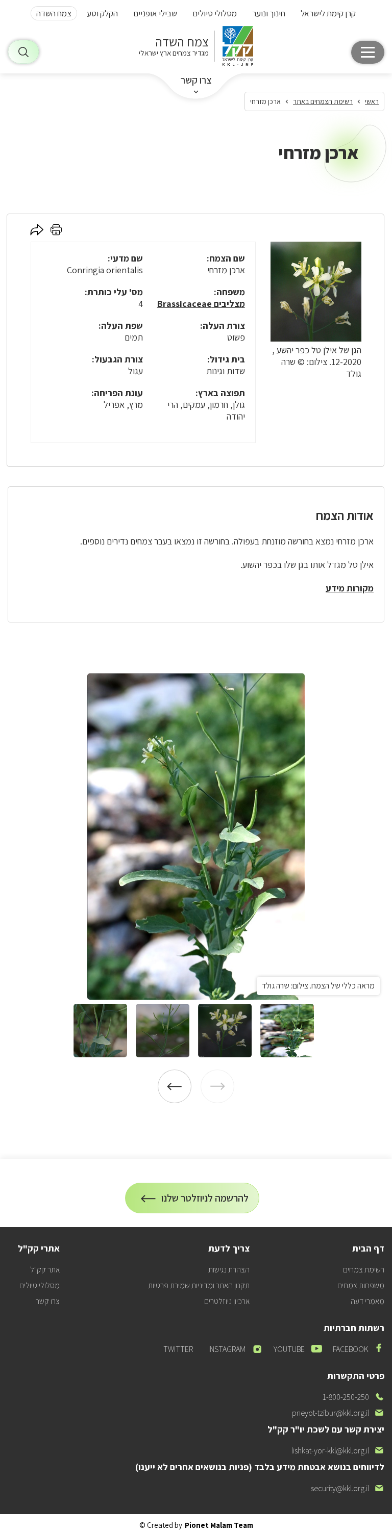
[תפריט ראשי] (367, 52)
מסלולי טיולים (214, 13)
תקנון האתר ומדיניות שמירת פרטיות (199, 1285)
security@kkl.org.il (347, 1488)
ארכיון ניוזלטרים (227, 1301)
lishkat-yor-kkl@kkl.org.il (337, 1450)
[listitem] (196, 836)
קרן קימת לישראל (328, 13)
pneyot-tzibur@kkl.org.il (338, 1413)
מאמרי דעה (367, 1301)
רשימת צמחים (363, 1269)
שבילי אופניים (155, 13)
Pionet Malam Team (219, 1525)
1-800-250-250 (353, 1397)
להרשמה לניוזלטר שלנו (205, 1202)
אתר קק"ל (45, 1269)
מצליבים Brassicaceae (201, 303)
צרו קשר (196, 80)
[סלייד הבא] (174, 1086)
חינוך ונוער (268, 13)
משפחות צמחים (360, 1285)
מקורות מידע (350, 588)
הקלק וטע (102, 13)
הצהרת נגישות (229, 1269)
